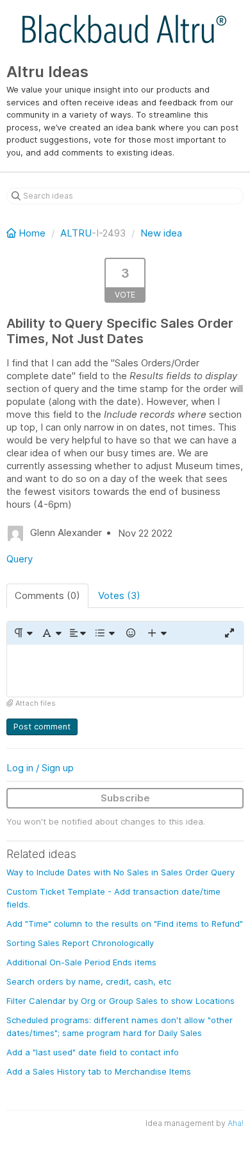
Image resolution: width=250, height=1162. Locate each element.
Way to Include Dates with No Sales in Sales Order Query (120, 872)
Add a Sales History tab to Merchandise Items (98, 1071)
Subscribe (125, 798)
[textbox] (125, 670)
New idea (161, 233)
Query (19, 559)
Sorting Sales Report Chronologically (80, 943)
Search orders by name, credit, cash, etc (88, 981)
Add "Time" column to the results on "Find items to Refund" (124, 923)
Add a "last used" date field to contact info (92, 1052)
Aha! (236, 1123)
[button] (23, 633)
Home (32, 233)
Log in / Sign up (40, 768)
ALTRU (76, 233)
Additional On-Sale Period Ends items (81, 962)
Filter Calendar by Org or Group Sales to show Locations (120, 1001)
